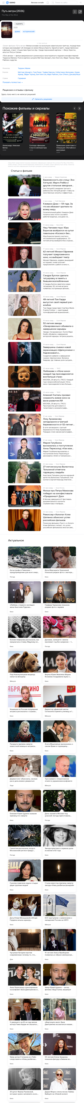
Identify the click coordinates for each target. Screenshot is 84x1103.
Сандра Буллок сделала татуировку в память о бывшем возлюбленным (56, 278)
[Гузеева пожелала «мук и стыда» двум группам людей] (24, 875)
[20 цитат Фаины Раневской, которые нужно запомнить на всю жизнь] (24, 1084)
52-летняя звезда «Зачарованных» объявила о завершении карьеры (58, 326)
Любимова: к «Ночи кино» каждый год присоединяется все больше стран (58, 374)
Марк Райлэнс (53, 74)
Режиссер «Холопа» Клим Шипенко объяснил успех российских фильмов (56, 517)
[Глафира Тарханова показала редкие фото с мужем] (59, 597)
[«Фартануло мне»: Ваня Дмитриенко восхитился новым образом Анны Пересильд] (59, 1015)
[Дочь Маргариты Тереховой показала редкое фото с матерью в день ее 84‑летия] (59, 563)
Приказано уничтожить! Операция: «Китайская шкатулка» (66, 148)
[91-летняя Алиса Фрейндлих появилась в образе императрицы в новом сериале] (59, 945)
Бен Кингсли (41, 74)
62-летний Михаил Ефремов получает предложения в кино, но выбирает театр (58, 254)
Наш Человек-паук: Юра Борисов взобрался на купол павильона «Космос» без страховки (58, 231)
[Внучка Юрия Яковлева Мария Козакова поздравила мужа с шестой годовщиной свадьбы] (59, 667)
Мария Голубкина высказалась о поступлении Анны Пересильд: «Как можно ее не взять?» (59, 446)
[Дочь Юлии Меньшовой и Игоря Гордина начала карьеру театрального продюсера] (24, 910)
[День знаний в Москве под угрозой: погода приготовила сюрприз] (59, 806)
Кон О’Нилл (63, 74)
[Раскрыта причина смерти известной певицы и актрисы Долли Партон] (24, 736)
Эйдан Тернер (29, 74)
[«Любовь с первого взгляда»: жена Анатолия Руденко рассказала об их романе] (24, 597)
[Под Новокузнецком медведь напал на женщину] (24, 667)
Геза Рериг (37, 72)
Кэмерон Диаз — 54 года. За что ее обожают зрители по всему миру (58, 207)
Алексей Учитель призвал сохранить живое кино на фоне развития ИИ (56, 398)
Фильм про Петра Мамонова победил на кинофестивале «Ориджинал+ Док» (58, 494)
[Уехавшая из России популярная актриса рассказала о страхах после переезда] (24, 702)
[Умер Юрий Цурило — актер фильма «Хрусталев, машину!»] (59, 980)
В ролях (5, 72)
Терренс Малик (24, 68)
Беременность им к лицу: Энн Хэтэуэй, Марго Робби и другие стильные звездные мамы (58, 183)
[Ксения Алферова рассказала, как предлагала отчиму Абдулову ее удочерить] (24, 632)
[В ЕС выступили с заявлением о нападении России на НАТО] (59, 910)
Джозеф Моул (74, 74)
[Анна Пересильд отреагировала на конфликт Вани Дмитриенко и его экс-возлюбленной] (24, 980)
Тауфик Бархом (48, 72)
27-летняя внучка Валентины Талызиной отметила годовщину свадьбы (58, 470)
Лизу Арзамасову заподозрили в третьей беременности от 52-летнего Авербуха (58, 422)
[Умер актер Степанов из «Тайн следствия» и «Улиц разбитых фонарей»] (24, 1049)
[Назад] (75, 108)
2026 (16, 27)
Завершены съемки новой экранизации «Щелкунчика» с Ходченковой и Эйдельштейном (59, 350)
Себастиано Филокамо (64, 72)
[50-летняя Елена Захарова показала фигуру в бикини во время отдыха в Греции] (59, 1049)
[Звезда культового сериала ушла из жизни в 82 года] (59, 841)
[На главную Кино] (12, 2)
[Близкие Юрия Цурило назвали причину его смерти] (24, 806)
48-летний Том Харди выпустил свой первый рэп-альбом (58, 302)
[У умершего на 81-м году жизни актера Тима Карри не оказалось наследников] (24, 1015)
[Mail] (7, 2)
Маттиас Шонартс (25, 72)
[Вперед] (79, 108)
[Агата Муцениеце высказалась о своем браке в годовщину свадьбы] (59, 736)
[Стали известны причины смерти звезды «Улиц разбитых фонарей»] (59, 875)
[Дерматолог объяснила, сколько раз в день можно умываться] (24, 771)
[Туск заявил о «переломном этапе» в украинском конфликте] (59, 771)
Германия (22, 78)
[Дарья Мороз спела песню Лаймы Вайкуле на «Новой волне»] (59, 1084)
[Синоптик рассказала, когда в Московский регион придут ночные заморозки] (24, 841)
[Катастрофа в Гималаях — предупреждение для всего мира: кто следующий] (24, 563)
